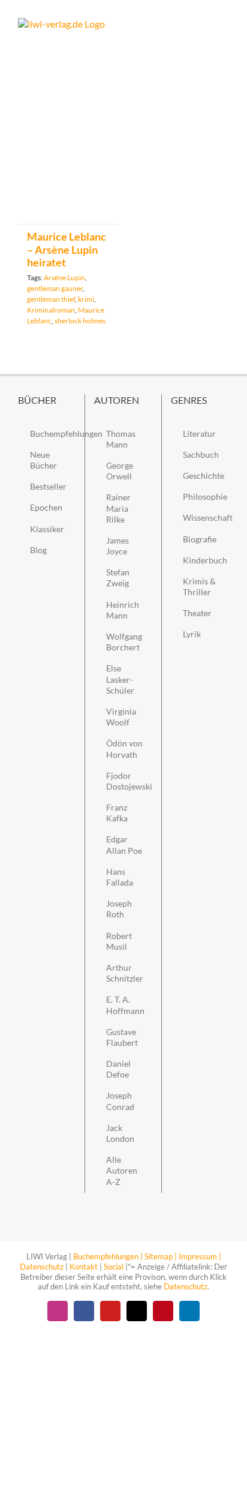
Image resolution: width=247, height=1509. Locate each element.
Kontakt (84, 1266)
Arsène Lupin (64, 277)
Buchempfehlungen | (108, 1256)
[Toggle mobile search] (202, 24)
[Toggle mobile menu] (224, 24)
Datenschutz (42, 1266)
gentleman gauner (55, 288)
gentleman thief (51, 299)
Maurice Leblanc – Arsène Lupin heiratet (66, 249)
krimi (86, 299)
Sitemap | (161, 1256)
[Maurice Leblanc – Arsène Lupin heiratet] (68, 155)
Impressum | (200, 1256)
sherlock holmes (80, 320)
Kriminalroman (51, 309)
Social (113, 1266)
